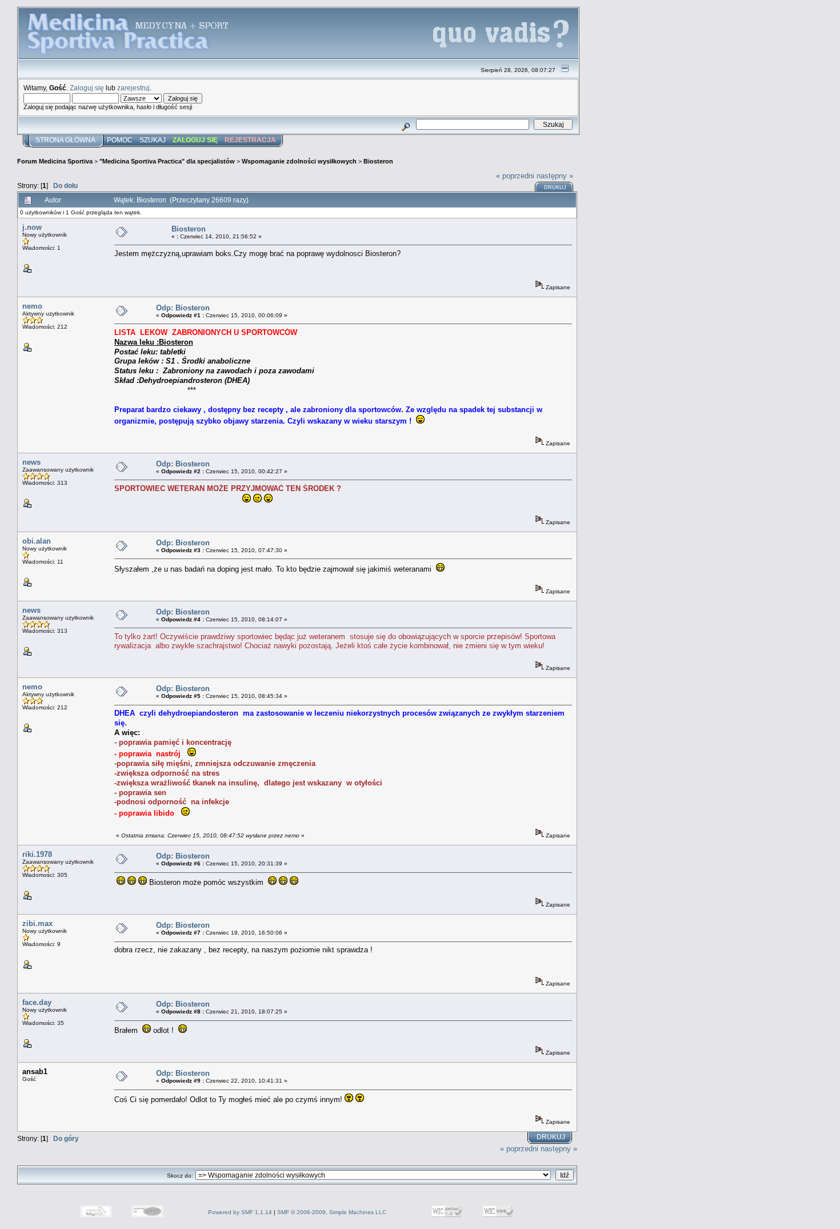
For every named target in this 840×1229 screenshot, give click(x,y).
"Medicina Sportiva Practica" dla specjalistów (167, 161)
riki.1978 (37, 854)
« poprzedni (515, 175)
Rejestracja (250, 140)
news (31, 462)
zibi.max (37, 923)
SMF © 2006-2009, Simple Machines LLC (331, 1212)
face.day (36, 1002)
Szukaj (152, 140)
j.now (32, 227)
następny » (555, 175)
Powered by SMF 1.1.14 (240, 1212)
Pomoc (120, 140)
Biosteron (378, 161)
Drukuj (555, 187)
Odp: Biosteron (183, 308)
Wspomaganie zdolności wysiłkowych (299, 161)
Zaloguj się (87, 87)
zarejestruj (133, 87)
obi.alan (36, 541)
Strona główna (65, 140)
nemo (32, 306)
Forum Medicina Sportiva (55, 161)
